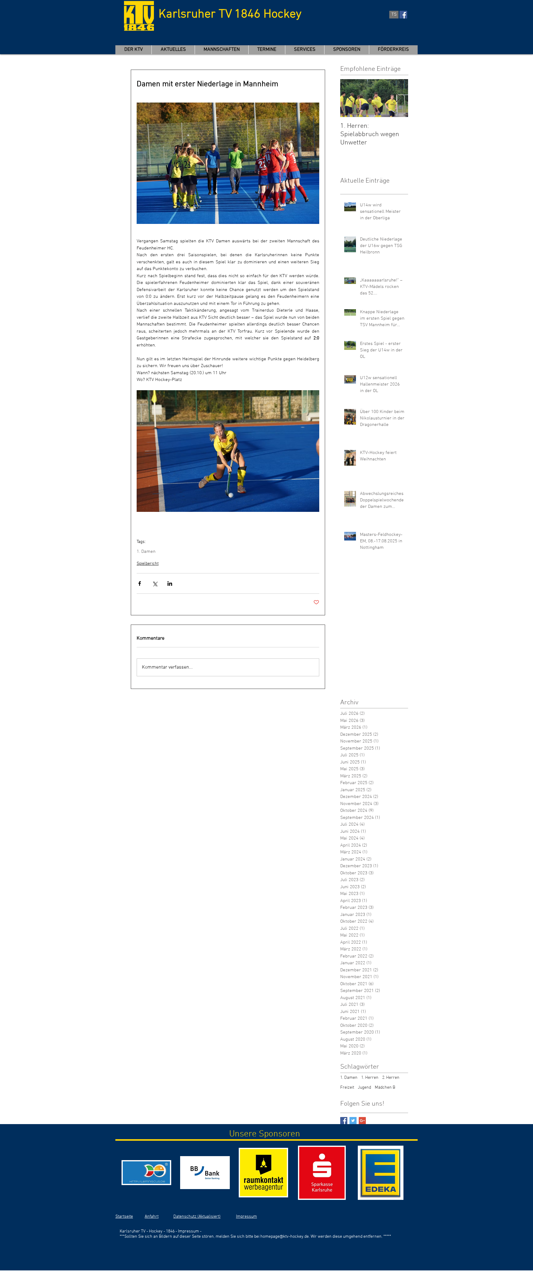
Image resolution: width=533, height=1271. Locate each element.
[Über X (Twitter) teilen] (155, 583)
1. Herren (369, 1077)
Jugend (364, 1087)
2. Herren (390, 1077)
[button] (221, 49)
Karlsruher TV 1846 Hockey (230, 14)
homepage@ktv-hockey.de (284, 1236)
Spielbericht (148, 563)
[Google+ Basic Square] (362, 1120)
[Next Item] (398, 98)
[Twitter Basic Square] (353, 1120)
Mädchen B (385, 1087)
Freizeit (347, 1087)
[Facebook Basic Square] (343, 1120)
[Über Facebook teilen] (140, 583)
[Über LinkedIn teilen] (170, 583)
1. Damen (146, 551)
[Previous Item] (350, 98)
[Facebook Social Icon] (403, 14)
